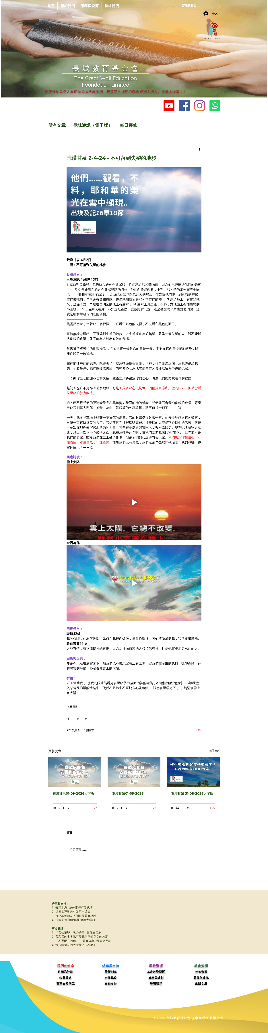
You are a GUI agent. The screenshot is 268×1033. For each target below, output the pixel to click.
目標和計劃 (65, 972)
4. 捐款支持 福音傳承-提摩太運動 (73, 920)
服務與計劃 (156, 978)
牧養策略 (65, 978)
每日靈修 (128, 125)
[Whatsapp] (214, 105)
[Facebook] (184, 105)
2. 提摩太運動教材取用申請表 (71, 912)
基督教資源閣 (156, 972)
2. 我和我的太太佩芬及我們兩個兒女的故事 (80, 937)
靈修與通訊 (201, 978)
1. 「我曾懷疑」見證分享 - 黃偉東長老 (76, 933)
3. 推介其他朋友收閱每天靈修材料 (74, 916)
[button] (68, 6)
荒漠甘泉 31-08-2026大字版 (192, 793)
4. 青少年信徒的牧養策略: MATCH (74, 945)
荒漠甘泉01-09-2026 (127, 793)
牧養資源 (201, 972)
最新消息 (111, 972)
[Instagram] (199, 105)
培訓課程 (156, 984)
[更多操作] (199, 149)
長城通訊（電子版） (92, 125)
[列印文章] (86, 719)
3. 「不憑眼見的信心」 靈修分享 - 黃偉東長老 (81, 941)
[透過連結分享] (77, 719)
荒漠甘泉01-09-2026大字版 (73, 793)
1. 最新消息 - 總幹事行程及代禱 (72, 908)
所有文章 (57, 125)
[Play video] (134, 502)
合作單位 (111, 978)
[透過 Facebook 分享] (68, 719)
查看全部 (214, 750)
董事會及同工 (66, 984)
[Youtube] (169, 105)
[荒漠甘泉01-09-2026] (134, 772)
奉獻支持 (111, 984)
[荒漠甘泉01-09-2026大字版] (74, 772)
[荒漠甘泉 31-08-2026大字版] (193, 772)
